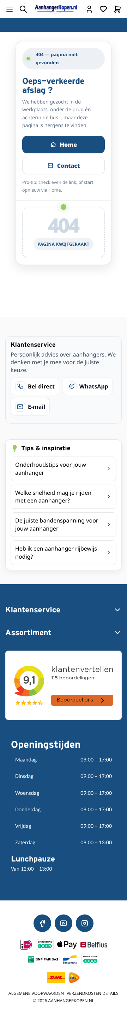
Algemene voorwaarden (36, 993)
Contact (68, 165)
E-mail (36, 407)
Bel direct (41, 386)
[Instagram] (84, 923)
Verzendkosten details (93, 993)
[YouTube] (63, 923)
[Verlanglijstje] (103, 9)
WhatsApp (93, 386)
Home (68, 144)
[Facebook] (42, 923)
